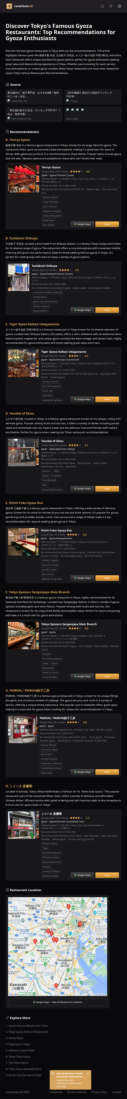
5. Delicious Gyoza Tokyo (20, 1050)
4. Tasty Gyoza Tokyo (18, 1044)
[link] (66, 171)
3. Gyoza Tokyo (14, 1038)
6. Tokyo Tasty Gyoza (18, 1056)
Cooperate (56, 1092)
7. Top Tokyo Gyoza (17, 1062)
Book (107, 224)
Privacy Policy (99, 1092)
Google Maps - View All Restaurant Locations (59, 1002)
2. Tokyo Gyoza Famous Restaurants (27, 1032)
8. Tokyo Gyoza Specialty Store (23, 1069)
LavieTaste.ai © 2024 (17, 1092)
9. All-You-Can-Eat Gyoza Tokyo (24, 1075)
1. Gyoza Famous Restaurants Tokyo (27, 1025)
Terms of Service (76, 1092)
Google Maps (84, 224)
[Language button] (119, 6)
